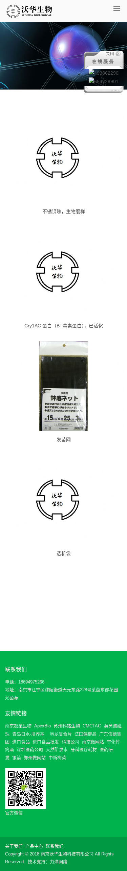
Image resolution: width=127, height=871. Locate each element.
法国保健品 (86, 734)
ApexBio (42, 725)
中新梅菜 (57, 757)
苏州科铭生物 (67, 725)
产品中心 (34, 846)
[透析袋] (63, 500)
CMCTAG (92, 725)
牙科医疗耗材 (83, 749)
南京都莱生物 (18, 725)
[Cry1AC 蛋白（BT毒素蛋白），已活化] (63, 272)
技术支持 (36, 861)
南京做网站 (93, 741)
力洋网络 (58, 861)
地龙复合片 (61, 734)
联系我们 (16, 669)
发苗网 (64, 439)
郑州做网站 (35, 757)
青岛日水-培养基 (28, 734)
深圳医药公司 (30, 749)
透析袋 (64, 553)
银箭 (16, 757)
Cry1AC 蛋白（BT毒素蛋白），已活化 (63, 325)
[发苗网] (63, 386)
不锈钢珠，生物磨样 (63, 211)
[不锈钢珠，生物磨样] (63, 158)
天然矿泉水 (57, 749)
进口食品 (21, 741)
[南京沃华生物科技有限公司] (29, 11)
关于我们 (14, 846)
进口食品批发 (46, 741)
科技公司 (70, 741)
